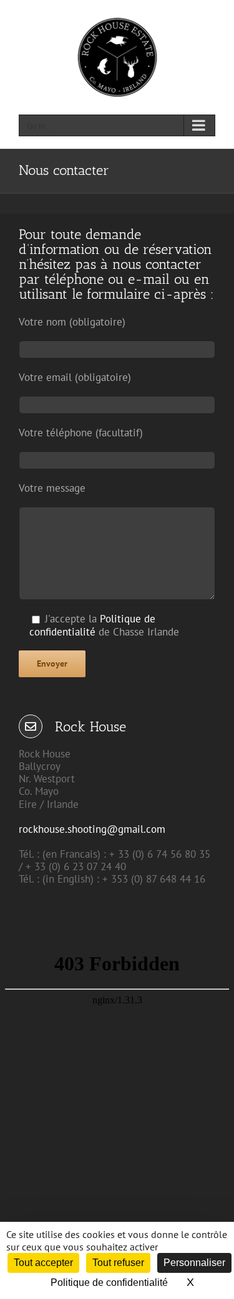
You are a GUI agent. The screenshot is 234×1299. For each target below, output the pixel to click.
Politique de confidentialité (92, 625)
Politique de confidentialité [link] (109, 1282)
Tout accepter (43, 1262)
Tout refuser (118, 1262)
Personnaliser (194, 1262)
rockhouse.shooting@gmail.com (92, 829)
